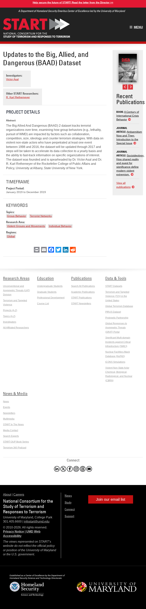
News (6, 401)
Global (11, 236)
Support (69, 516)
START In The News (13, 424)
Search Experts (11, 436)
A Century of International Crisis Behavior (127, 115)
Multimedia (8, 419)
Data (126, 59)
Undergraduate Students (50, 286)
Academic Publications (83, 292)
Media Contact (10, 430)
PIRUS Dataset (113, 312)
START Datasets (113, 286)
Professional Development (50, 297)
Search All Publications (83, 286)
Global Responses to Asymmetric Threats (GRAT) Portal (129, 79)
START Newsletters (81, 303)
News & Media (15, 393)
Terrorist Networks (41, 215)
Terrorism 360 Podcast (14, 447)
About (7, 494)
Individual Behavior (60, 226)
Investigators (9, 322)
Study (68, 502)
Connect (70, 509)
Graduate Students (46, 292)
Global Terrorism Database (119, 306)
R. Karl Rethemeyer (18, 97)
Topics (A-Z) (9, 316)
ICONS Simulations (115, 362)
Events (6, 407)
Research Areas (16, 278)
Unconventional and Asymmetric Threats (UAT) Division (16, 290)
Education (45, 278)
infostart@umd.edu (36, 521)
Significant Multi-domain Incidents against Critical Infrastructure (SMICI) (118, 342)
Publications (81, 278)
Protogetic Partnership (116, 317)
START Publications (81, 297)
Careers (18, 494)
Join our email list (110, 499)
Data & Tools (115, 278)
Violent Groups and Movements (26, 226)
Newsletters (9, 413)
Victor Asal (12, 79)
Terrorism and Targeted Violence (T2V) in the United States (117, 296)
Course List (43, 303)
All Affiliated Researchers (16, 327)
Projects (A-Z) (10, 310)
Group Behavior (16, 215)
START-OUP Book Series (16, 441)
